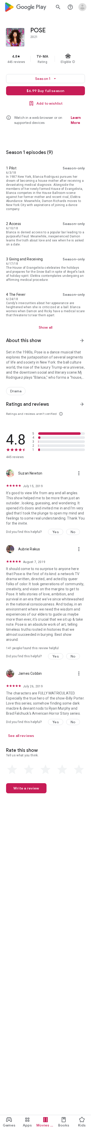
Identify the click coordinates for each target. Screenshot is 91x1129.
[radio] (12, 769)
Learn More (76, 120)
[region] (45, 58)
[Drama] (16, 391)
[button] (55, 532)
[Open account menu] (82, 7)
